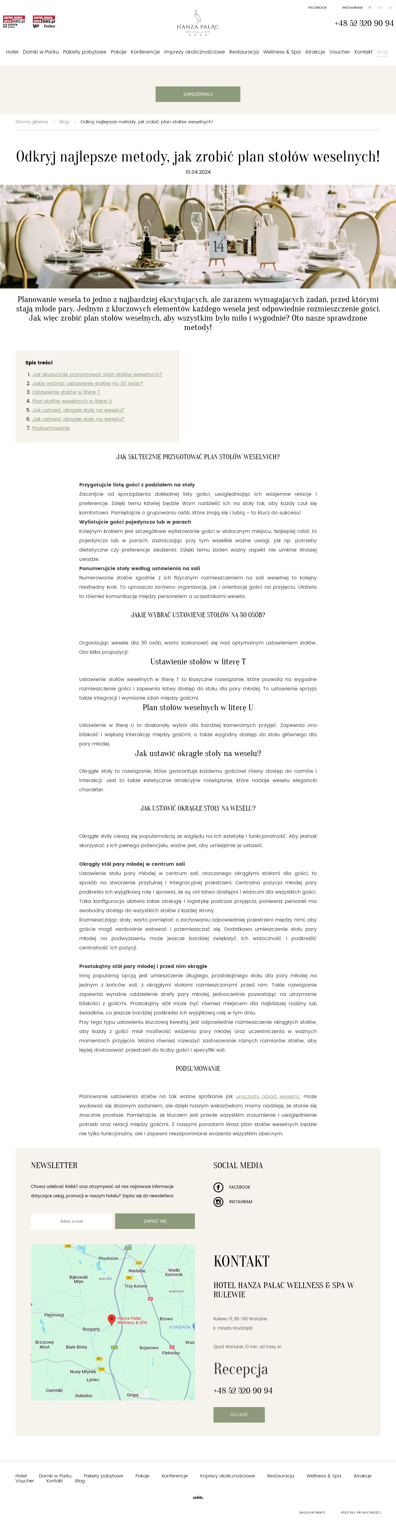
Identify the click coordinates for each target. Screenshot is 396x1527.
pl (370, 8)
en (380, 8)
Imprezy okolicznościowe (194, 52)
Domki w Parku (41, 52)
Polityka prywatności (361, 1513)
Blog (382, 52)
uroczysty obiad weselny (268, 1097)
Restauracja (244, 52)
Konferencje (145, 52)
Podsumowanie (51, 428)
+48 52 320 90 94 (364, 23)
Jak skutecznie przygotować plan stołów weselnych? (97, 375)
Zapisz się (155, 1221)
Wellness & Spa (282, 52)
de (391, 8)
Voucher (339, 52)
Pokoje (119, 52)
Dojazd (239, 1414)
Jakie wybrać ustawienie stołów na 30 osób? (87, 384)
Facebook (317, 8)
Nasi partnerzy (312, 1513)
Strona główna (31, 122)
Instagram (352, 8)
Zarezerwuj (198, 94)
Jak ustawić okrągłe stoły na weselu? (78, 410)
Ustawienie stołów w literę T (66, 392)
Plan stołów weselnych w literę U (72, 401)
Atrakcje (315, 52)
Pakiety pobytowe (84, 52)
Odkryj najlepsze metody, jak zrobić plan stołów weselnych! (146, 122)
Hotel (12, 52)
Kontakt (363, 52)
